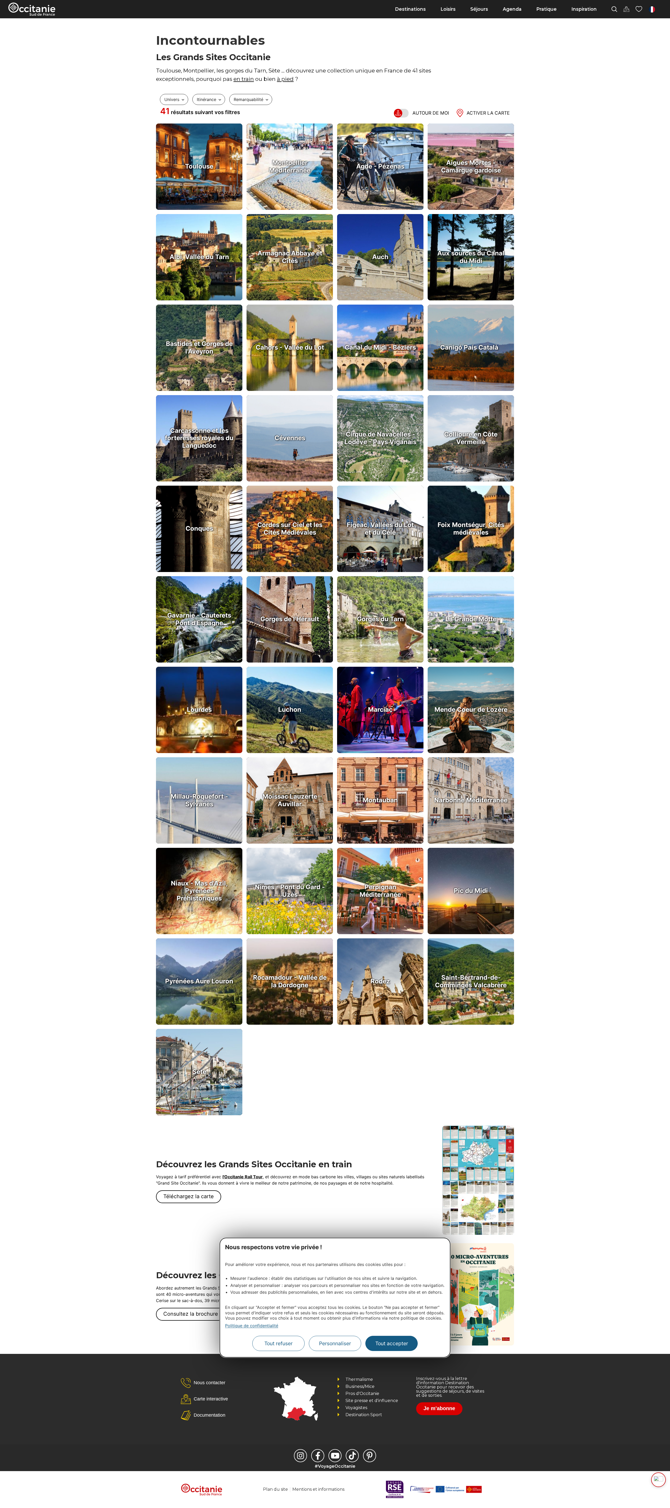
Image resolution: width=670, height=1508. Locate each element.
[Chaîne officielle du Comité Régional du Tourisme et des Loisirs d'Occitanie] (335, 1455)
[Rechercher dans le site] (614, 9)
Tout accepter (391, 1343)
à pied (285, 79)
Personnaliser (335, 1343)
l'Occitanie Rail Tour (242, 1176)
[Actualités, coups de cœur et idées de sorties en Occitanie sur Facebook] (317, 1455)
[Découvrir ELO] (658, 1479)
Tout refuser (278, 1343)
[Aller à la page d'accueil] (31, 9)
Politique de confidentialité (251, 1325)
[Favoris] (638, 9)
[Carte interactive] (626, 9)
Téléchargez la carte (188, 1196)
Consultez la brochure (190, 1314)
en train (243, 79)
